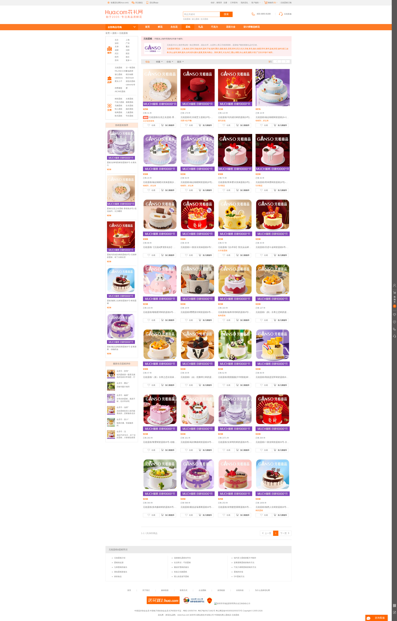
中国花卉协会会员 (141, 611)
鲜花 (160, 26)
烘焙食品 (118, 576)
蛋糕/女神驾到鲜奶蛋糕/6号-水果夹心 (121, 163)
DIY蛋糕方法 (239, 576)
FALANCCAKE (121, 71)
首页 (147, 26)
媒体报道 (165, 590)
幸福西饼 (129, 71)
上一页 (267, 533)
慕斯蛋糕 (129, 102)
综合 (147, 61)
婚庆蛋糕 (129, 109)
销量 (158, 61)
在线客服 (288, 14)
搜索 (226, 14)
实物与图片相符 (123, 387)
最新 (179, 61)
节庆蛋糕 (129, 116)
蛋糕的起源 (118, 562)
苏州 (116, 60)
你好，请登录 (216, 3)
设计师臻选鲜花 (251, 26)
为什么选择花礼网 (262, 590)
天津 (116, 47)
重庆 (127, 47)
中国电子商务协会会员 (159, 611)
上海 (127, 40)
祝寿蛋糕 (118, 112)
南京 (127, 57)
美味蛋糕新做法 (120, 572)
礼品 (200, 26)
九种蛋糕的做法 (120, 567)
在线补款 (240, 590)
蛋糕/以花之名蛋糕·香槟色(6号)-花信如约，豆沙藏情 (121, 209)
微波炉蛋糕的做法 (181, 567)
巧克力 (214, 26)
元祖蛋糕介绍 (119, 558)
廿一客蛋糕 (130, 68)
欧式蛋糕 (118, 116)
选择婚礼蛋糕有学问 (182, 558)
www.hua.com (183, 615)
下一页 (283, 533)
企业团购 (202, 590)
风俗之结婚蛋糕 (180, 572)
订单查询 (234, 3)
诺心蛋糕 (195, 19)
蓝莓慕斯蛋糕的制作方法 (244, 562)
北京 (116, 40)
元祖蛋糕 (186, 19)
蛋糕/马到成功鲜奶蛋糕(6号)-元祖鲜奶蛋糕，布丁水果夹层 (121, 256)
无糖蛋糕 (118, 106)
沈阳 (127, 50)
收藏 (153, 125)
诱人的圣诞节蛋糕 (181, 576)
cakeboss (119, 78)
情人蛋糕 (118, 109)
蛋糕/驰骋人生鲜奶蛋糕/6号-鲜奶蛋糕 (121, 302)
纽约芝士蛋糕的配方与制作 (245, 558)
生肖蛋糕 (129, 106)
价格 (169, 61)
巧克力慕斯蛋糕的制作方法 (245, 567)
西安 (127, 53)
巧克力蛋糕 (119, 102)
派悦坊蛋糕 (130, 81)
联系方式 (183, 590)
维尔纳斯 (129, 74)
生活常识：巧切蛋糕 (182, 562)
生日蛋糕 (204, 19)
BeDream (130, 78)
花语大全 (230, 26)
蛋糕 (188, 26)
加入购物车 (169, 125)
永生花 (174, 26)
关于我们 (146, 590)
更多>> (129, 60)
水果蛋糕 (129, 99)
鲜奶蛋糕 (118, 99)
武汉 (116, 53)
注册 (225, 3)
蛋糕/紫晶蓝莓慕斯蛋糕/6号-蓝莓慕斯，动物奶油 (121, 348)
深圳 (116, 43)
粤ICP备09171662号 (206, 611)
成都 (116, 50)
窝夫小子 (118, 81)
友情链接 (221, 590)
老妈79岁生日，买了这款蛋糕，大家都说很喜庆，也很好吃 (126, 437)
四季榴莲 (118, 88)
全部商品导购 (115, 27)
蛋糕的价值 (238, 572)
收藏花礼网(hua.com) (120, 3)
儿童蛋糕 (129, 112)
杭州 (116, 57)
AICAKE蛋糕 (120, 91)
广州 (127, 43)
